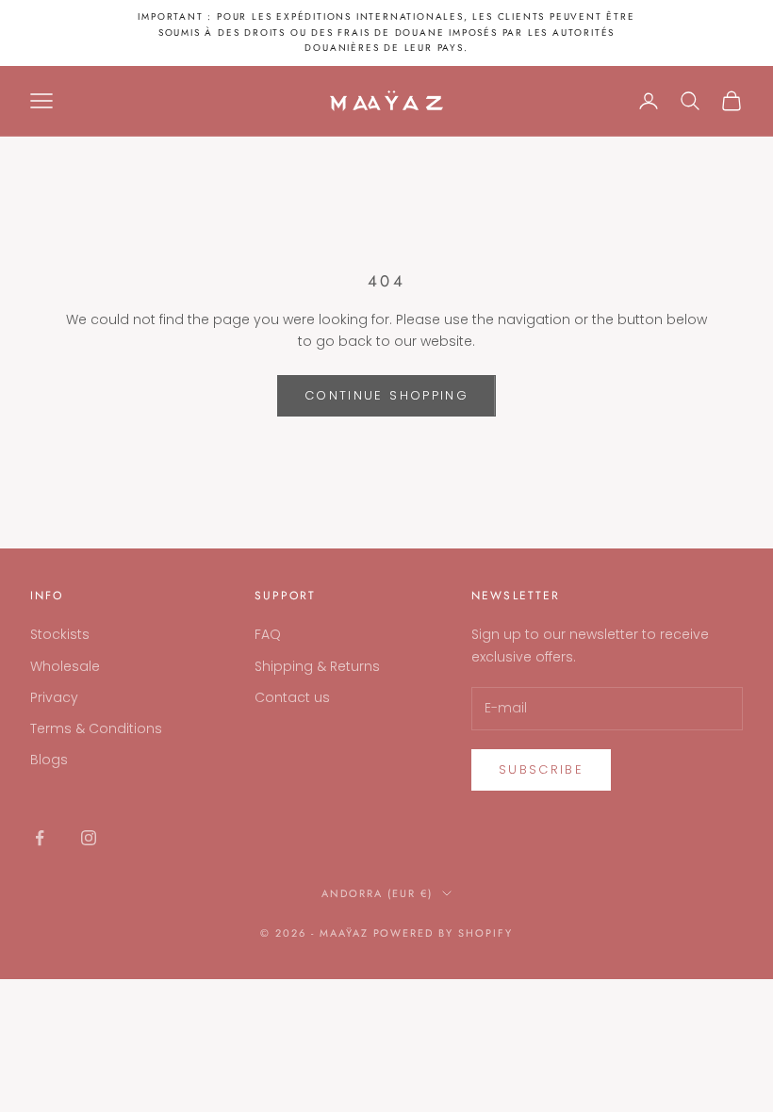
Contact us (292, 697)
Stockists (60, 634)
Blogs (49, 759)
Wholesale (65, 666)
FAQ (268, 634)
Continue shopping (386, 395)
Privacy (54, 697)
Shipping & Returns (317, 666)
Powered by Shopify (443, 932)
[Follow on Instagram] (88, 837)
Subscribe (541, 769)
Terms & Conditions (96, 728)
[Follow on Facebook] (39, 837)
